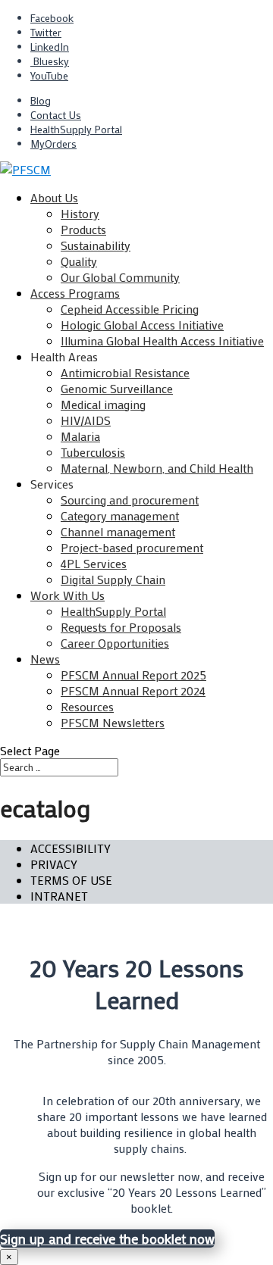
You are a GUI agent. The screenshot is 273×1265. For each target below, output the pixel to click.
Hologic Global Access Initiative (142, 325)
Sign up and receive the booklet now (107, 1238)
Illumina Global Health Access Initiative (162, 340)
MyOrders (53, 143)
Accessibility (70, 848)
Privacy (53, 864)
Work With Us (67, 595)
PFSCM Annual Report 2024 (133, 690)
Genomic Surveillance (117, 388)
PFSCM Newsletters (113, 722)
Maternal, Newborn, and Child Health (157, 468)
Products (83, 229)
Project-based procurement (132, 547)
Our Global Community (120, 277)
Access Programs (75, 293)
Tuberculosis (93, 452)
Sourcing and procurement (130, 500)
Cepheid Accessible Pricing (130, 309)
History (80, 213)
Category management (120, 515)
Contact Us (55, 115)
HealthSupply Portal (76, 129)
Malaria (80, 436)
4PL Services (94, 563)
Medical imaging (103, 404)
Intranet (59, 896)
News (45, 659)
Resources (87, 706)
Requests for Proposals (121, 627)
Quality (79, 261)
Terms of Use (71, 880)
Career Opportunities (115, 643)
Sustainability (95, 245)
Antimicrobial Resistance (125, 372)
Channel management (118, 531)
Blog (40, 100)
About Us (54, 197)
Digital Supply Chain (113, 579)
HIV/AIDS (86, 420)
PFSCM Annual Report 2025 (133, 674)
